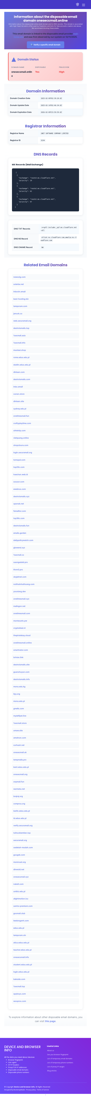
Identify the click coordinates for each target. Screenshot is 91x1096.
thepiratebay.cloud (21, 635)
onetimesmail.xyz (21, 599)
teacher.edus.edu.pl (22, 950)
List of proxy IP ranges (55, 1066)
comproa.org (19, 803)
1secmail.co (18, 555)
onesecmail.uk (20, 752)
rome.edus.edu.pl (21, 357)
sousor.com (18, 481)
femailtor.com (19, 511)
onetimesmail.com (21, 613)
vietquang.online (21, 438)
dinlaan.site (18, 401)
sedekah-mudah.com (23, 847)
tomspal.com (19, 460)
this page (50, 1021)
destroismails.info (21, 679)
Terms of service (43, 1090)
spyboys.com (19, 994)
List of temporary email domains (59, 1058)
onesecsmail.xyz (21, 877)
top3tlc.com (18, 518)
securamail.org (20, 840)
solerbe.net (18, 284)
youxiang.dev (19, 591)
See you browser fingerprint (57, 1054)
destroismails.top (21, 328)
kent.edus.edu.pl (21, 767)
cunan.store (18, 394)
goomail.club (19, 913)
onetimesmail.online (22, 643)
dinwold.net (18, 869)
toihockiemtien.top (22, 833)
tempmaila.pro (19, 759)
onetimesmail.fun (21, 416)
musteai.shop (19, 350)
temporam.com (20, 306)
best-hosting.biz (21, 299)
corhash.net (18, 745)
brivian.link (18, 657)
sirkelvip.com (19, 430)
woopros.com (19, 1001)
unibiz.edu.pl (19, 891)
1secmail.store (20, 723)
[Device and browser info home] (78, 4)
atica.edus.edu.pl (21, 942)
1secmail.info (19, 343)
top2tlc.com (18, 467)
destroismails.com (21, 379)
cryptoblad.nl (19, 628)
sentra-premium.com (22, 906)
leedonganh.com (21, 920)
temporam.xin (19, 935)
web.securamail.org (22, 321)
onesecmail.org (20, 774)
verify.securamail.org (22, 825)
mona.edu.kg (19, 686)
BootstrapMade (19, 1090)
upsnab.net (18, 503)
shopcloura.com (20, 445)
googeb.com (19, 855)
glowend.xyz (19, 547)
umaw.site (18, 730)
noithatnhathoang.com (23, 584)
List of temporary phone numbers (60, 1062)
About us (50, 1050)
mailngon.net (19, 606)
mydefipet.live (19, 716)
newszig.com (19, 277)
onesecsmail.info (21, 957)
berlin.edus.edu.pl (21, 811)
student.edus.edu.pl (22, 964)
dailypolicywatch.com (23, 540)
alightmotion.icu (20, 898)
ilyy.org (16, 694)
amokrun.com (19, 738)
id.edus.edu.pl (19, 818)
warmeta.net (19, 789)
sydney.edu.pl (19, 408)
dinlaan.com (19, 372)
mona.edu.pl (19, 701)
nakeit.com (18, 884)
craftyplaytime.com (22, 423)
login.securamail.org (22, 452)
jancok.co (17, 313)
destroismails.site (21, 664)
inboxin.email (19, 291)
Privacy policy (31, 1090)
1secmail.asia (19, 335)
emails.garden (19, 533)
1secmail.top (19, 986)
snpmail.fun (18, 781)
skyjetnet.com (19, 577)
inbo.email (18, 386)
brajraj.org (18, 796)
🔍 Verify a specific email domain (45, 44)
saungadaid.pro (20, 562)
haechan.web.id (20, 474)
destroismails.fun (21, 525)
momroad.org (19, 862)
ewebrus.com (19, 489)
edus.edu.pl (18, 928)
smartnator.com (20, 650)
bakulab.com (19, 979)
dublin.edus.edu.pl (21, 365)
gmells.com (18, 708)
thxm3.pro (18, 569)
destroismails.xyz (21, 496)
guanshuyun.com (21, 672)
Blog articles (52, 1071)
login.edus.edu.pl (21, 972)
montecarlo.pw (20, 621)
